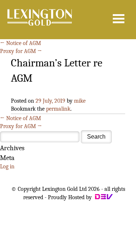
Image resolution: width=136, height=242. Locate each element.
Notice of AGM (20, 43)
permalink (58, 109)
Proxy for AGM (21, 51)
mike (80, 101)
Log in (7, 166)
